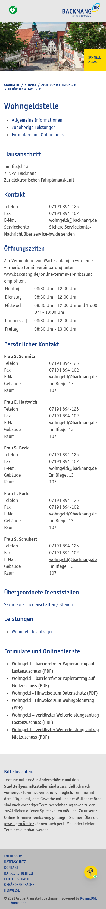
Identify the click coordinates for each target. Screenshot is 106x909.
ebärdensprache (19, 884)
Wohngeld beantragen (33, 631)
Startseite (12, 85)
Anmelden (18, 902)
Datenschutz (15, 861)
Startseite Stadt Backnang (81, 16)
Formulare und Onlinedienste (39, 134)
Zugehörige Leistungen (34, 127)
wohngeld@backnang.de (73, 220)
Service (30, 85)
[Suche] (5, 13)
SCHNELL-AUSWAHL (95, 59)
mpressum (13, 856)
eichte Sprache (17, 878)
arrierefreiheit (18, 873)
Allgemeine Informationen (37, 120)
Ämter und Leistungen (58, 85)
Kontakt (11, 867)
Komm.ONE (88, 898)
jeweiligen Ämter (19, 823)
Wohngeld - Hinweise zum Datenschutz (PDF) (55, 693)
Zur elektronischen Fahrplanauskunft (39, 180)
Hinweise (12, 890)
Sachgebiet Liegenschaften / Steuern (39, 604)
